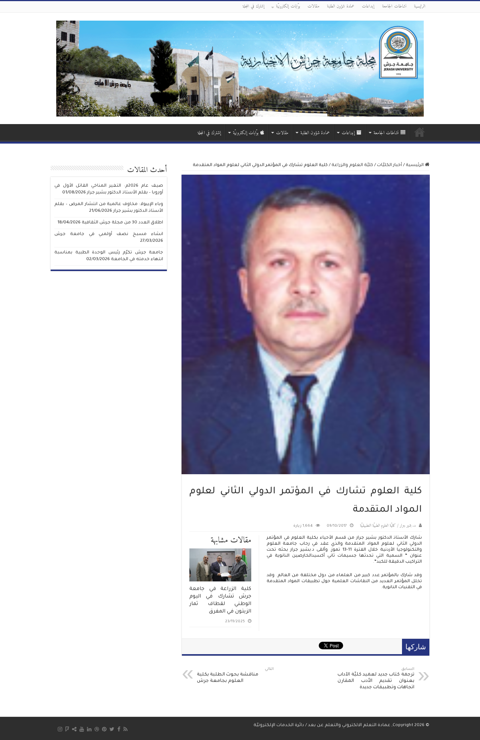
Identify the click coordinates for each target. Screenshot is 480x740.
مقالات (314, 6)
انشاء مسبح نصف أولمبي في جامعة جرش (108, 234)
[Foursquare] (67, 729)
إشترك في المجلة (254, 6)
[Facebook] (119, 729)
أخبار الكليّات (389, 165)
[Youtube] (82, 729)
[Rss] (125, 729)
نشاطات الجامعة (394, 6)
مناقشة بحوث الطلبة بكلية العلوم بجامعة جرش (235, 675)
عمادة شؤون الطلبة (340, 6)
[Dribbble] (97, 729)
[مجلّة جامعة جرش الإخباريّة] (240, 68)
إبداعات (368, 6)
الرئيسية (420, 6)
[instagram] (60, 729)
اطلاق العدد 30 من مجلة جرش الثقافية (122, 222)
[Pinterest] (104, 729)
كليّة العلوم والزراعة (352, 165)
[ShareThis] (74, 729)
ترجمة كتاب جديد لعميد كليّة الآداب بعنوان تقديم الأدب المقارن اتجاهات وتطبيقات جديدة (376, 678)
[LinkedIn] (89, 729)
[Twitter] (112, 729)
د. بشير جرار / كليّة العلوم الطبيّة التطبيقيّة (388, 525)
